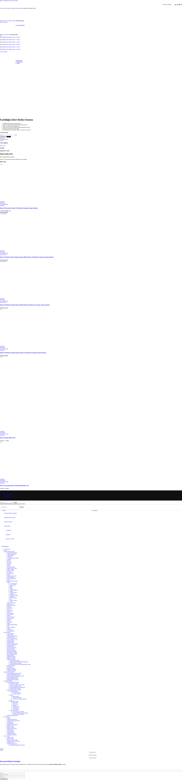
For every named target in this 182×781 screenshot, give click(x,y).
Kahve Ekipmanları (11, 578)
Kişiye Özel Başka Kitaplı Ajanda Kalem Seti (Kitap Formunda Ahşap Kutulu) (23, 352)
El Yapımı (9, 572)
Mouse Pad (15, 702)
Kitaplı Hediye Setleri (9, 672)
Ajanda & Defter (13, 691)
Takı (8, 626)
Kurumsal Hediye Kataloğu (10, 761)
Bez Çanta (9, 562)
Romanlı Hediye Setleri (12, 678)
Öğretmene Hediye (11, 659)
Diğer (11, 586)
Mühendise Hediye (11, 656)
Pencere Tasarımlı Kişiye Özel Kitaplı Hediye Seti (14, 485)
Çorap (8, 565)
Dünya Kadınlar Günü (12, 740)
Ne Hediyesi (7, 716)
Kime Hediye (7, 632)
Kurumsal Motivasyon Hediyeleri (17, 687)
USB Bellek (10, 629)
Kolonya (9, 606)
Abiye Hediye (10, 633)
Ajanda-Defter (10, 555)
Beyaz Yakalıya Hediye (12, 638)
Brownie (9, 563)
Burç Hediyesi (10, 723)
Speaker (14, 705)
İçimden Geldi (10, 725)
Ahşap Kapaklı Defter (12, 553)
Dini (11, 587)
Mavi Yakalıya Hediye (12, 654)
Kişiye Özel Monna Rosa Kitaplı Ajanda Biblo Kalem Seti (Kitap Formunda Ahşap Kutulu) (26, 257)
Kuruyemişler (10, 614)
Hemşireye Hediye (11, 645)
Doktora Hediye (10, 641)
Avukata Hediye (10, 637)
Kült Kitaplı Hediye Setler (13, 677)
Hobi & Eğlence (10, 577)
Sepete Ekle (3, 136)
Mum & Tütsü (10, 618)
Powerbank (9, 622)
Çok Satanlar (7, 549)
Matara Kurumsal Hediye (18, 711)
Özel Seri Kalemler (17, 697)
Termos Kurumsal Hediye (18, 714)
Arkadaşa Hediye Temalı (12, 558)
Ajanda (8, 718)
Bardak (8, 560)
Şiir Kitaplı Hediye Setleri (13, 679)
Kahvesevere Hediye (11, 647)
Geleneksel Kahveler (11, 576)
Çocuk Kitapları (13, 583)
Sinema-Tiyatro (13, 600)
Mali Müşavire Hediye (12, 652)
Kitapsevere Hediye (11, 650)
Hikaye (11, 591)
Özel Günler (7, 736)
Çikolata (9, 564)
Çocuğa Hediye (10, 640)
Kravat (8, 609)
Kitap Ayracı (10, 604)
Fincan (8, 574)
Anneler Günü (10, 737)
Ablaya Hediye (10, 635)
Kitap (8, 582)
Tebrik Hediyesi (10, 731)
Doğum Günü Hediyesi (12, 724)
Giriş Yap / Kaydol (10, 538)
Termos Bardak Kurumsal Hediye (20, 713)
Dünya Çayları (10, 569)
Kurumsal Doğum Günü (15, 686)
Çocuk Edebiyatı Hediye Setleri (14, 673)
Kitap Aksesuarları (11, 602)
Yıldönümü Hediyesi (11, 734)
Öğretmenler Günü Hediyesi (13, 741)
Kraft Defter (10, 608)
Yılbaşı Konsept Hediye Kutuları (17, 745)
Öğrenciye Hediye (11, 658)
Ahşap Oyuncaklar (11, 554)
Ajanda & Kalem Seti (12, 719)
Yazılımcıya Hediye (11, 670)
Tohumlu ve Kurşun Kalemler (19, 699)
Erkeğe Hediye (10, 642)
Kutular (9, 615)
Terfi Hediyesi (10, 732)
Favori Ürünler (10, 573)
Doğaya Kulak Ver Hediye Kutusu (8, 20)
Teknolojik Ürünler (14, 701)
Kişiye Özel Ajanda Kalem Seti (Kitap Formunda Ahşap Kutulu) (19, 208)
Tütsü (8, 628)
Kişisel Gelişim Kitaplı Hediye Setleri (15, 675)
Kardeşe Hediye (10, 649)
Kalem (8, 579)
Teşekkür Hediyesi (11, 733)
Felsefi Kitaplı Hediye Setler (13, 674)
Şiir (11, 599)
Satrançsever (10, 667)
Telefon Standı (16, 706)
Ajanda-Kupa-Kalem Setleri (13, 720)
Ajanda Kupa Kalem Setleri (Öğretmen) (19, 661)
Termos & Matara (11, 627)
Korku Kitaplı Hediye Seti (7, 437)
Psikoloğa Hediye (11, 665)
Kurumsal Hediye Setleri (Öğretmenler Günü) (20, 664)
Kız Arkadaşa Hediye (12, 651)
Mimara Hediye (10, 655)
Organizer (9, 619)
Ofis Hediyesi (10, 729)
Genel (5, 550)
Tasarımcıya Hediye (11, 669)
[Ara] (173, 4)
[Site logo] (5, 8)
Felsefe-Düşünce (13, 590)
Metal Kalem (16, 696)
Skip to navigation (4, 0)
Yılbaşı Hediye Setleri (12, 743)
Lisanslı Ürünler (10, 617)
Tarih (11, 601)
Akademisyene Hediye (12, 636)
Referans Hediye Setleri (12, 715)
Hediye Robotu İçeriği (9, 551)
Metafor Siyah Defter (5, 34)
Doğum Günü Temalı (12, 568)
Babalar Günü (10, 738)
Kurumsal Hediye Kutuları (13, 682)
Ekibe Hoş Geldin (14, 683)
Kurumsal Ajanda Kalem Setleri (17, 684)
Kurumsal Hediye (8, 681)
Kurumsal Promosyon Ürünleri (14, 690)
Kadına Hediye (10, 646)
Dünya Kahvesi (10, 570)
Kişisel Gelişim (13, 592)
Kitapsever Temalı (11, 605)
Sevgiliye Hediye (11, 668)
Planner (9, 620)
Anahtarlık (9, 556)
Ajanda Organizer (17, 693)
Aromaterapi (10, 722)
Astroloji (9, 559)
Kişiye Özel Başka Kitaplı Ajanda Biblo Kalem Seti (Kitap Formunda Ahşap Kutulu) (25, 305)
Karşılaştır (8, 534)
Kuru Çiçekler (10, 613)
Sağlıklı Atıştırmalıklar (12, 624)
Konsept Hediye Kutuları (15, 663)
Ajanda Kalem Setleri (15, 660)
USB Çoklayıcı (16, 709)
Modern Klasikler (14, 595)
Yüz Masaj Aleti (10, 631)
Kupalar (9, 611)
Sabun (8, 623)
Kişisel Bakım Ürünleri (12, 581)
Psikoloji (12, 596)
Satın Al (8, 136)
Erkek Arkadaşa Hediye (12, 643)
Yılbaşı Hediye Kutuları (15, 688)
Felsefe (11, 588)
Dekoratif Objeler (11, 567)
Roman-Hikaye (13, 597)
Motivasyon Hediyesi (12, 728)
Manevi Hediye (10, 727)
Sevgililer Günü (10, 742)
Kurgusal (12, 594)
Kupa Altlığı (10, 610)
